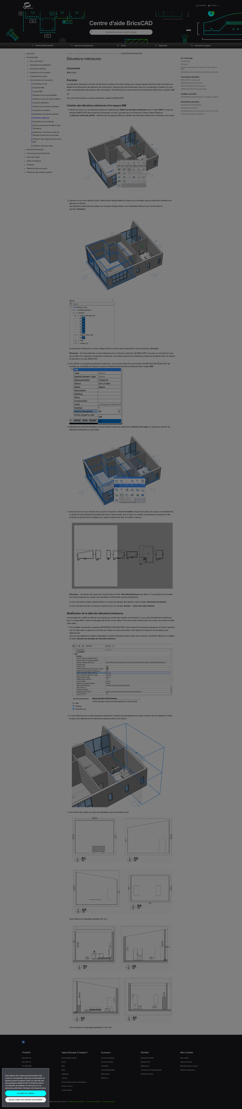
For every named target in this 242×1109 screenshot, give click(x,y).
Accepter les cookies (25, 1093)
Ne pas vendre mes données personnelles (25, 1100)
